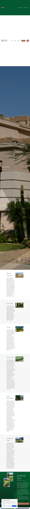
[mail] (2, 7)
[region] (9, 503)
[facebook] (1, 7)
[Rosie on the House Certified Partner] (28, 39)
